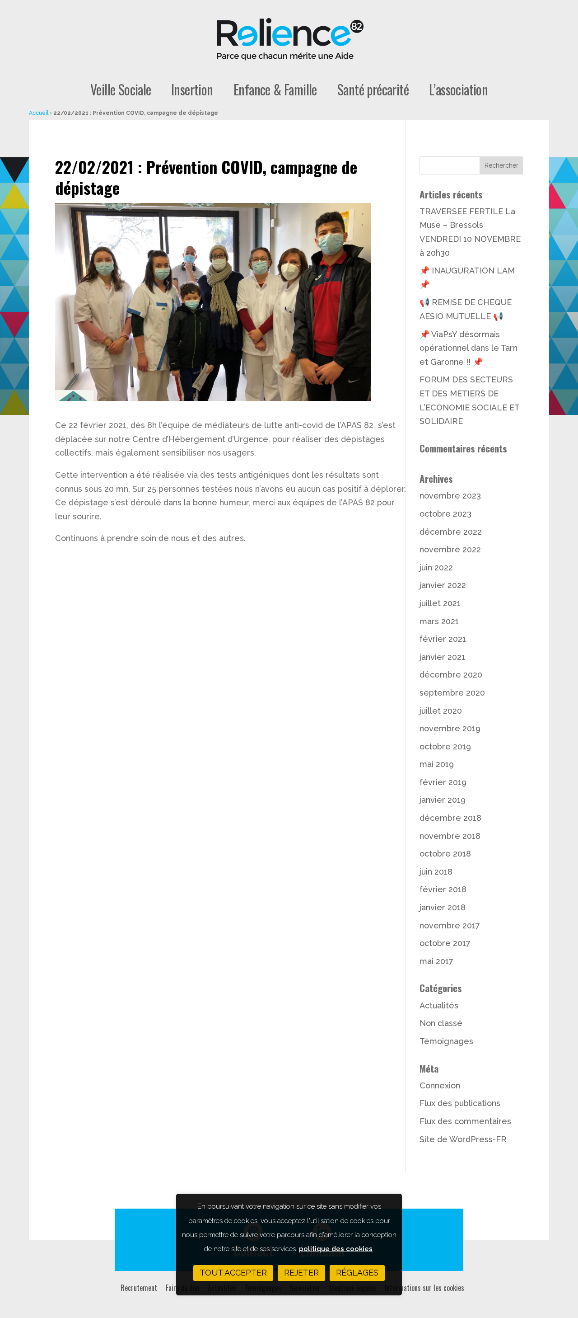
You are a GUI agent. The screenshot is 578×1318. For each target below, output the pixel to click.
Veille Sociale (120, 90)
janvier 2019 (443, 800)
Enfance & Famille (275, 90)
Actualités (439, 1005)
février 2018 (443, 889)
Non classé (441, 1023)
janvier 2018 (443, 907)
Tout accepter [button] (233, 1272)
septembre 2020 (452, 692)
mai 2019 (437, 764)
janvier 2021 (442, 657)
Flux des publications (460, 1103)
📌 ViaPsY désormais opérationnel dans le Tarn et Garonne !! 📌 (468, 348)
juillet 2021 (440, 603)
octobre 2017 (445, 943)
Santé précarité (373, 90)
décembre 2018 (450, 818)
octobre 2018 (445, 853)
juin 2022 (436, 567)
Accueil (38, 113)
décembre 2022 (451, 532)
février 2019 (443, 782)
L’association (458, 90)
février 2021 (443, 639)
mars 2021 (439, 621)
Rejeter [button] (301, 1272)
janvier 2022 (443, 585)
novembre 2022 (450, 549)
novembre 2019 (450, 728)
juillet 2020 (441, 710)
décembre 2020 (451, 674)
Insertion (192, 90)
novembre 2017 (450, 925)
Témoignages (446, 1041)
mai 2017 (436, 961)
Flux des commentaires (465, 1121)
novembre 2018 (450, 836)
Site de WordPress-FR (463, 1139)
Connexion (440, 1085)
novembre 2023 (450, 495)
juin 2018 (436, 871)
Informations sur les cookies (424, 1287)
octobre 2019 (445, 746)
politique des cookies (336, 1249)
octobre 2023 (445, 513)
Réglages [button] (357, 1272)
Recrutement (139, 1287)
